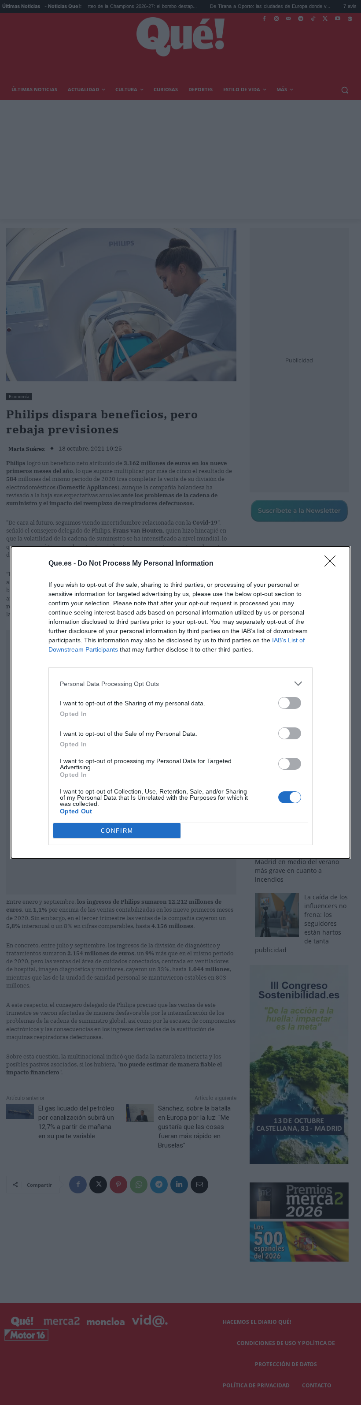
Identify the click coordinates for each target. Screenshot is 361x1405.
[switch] (289, 703)
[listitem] (180, 683)
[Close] (332, 563)
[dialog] (180, 702)
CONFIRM (117, 830)
